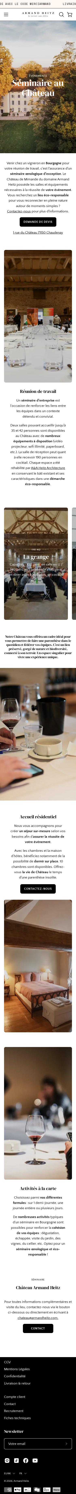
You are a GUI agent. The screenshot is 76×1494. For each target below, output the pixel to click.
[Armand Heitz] (38, 14)
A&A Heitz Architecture (48, 468)
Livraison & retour (17, 1383)
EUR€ (7, 1473)
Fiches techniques (17, 1418)
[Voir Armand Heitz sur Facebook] (26, 1460)
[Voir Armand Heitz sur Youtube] (35, 1460)
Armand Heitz (21, 1481)
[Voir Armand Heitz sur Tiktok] (16, 1460)
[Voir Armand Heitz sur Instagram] (7, 1460)
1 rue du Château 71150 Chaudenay (38, 232)
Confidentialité (15, 1376)
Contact (38, 1328)
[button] (61, 14)
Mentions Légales (17, 1369)
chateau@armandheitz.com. (38, 1318)
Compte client (14, 1397)
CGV (7, 1362)
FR (20, 1473)
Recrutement (13, 1411)
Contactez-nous (19, 211)
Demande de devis (38, 222)
